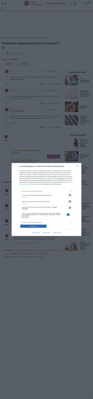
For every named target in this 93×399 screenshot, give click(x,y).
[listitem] (46, 191)
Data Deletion (36, 232)
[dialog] (46, 199)
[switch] (69, 195)
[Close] (78, 166)
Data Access (46, 232)
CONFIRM (33, 226)
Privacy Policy (57, 232)
